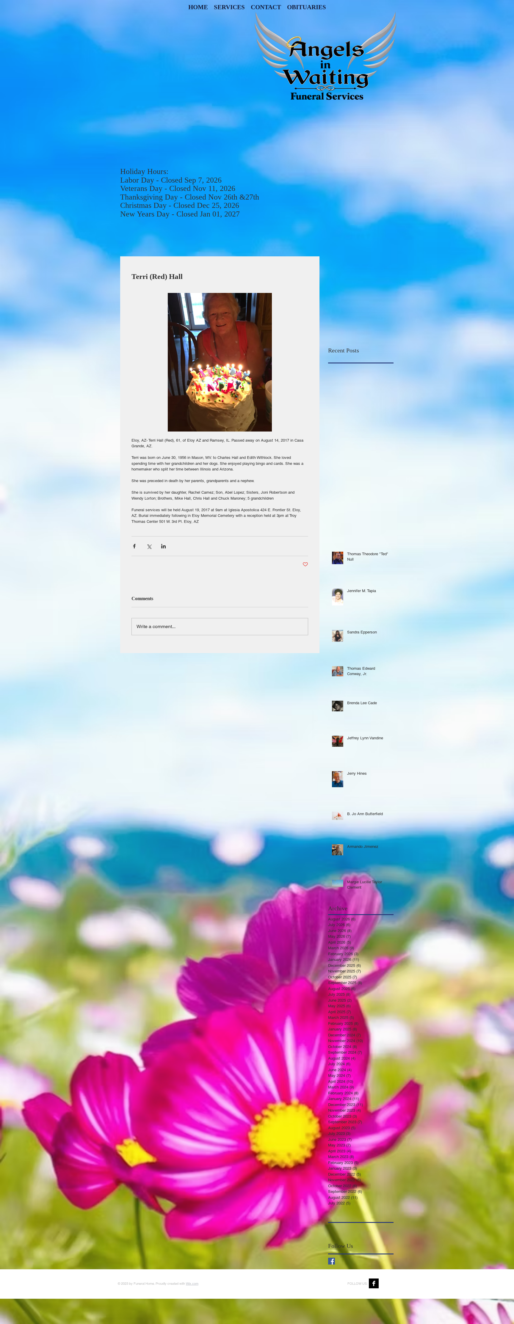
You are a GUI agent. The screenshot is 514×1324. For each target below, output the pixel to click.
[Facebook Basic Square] (331, 1261)
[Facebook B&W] (374, 1283)
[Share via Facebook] (134, 546)
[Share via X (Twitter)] (149, 546)
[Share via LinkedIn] (163, 546)
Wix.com (192, 1283)
